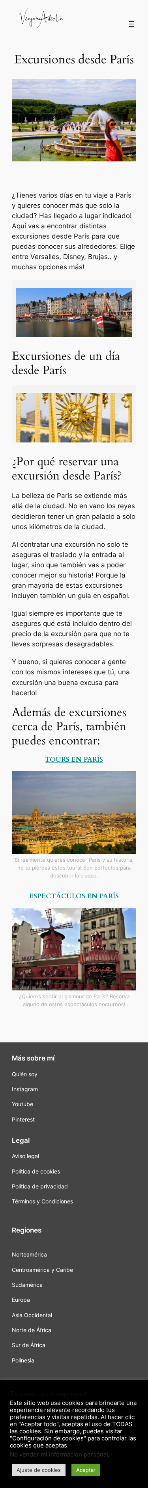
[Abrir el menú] (131, 24)
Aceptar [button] (86, 1470)
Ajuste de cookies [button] (39, 1470)
